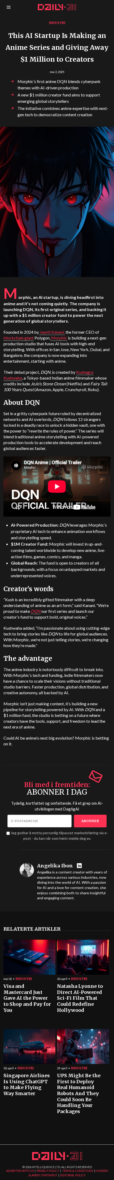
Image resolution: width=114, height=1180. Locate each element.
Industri (57, 23)
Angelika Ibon (55, 866)
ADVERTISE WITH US (20, 1170)
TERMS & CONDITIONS (77, 1170)
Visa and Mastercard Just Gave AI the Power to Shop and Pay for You (27, 998)
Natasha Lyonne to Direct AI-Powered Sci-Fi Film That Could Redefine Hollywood (80, 998)
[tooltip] (80, 866)
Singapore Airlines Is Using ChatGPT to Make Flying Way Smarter (26, 1084)
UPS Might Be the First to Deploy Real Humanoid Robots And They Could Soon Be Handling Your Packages (78, 1093)
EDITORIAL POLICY (73, 1175)
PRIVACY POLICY (48, 1170)
